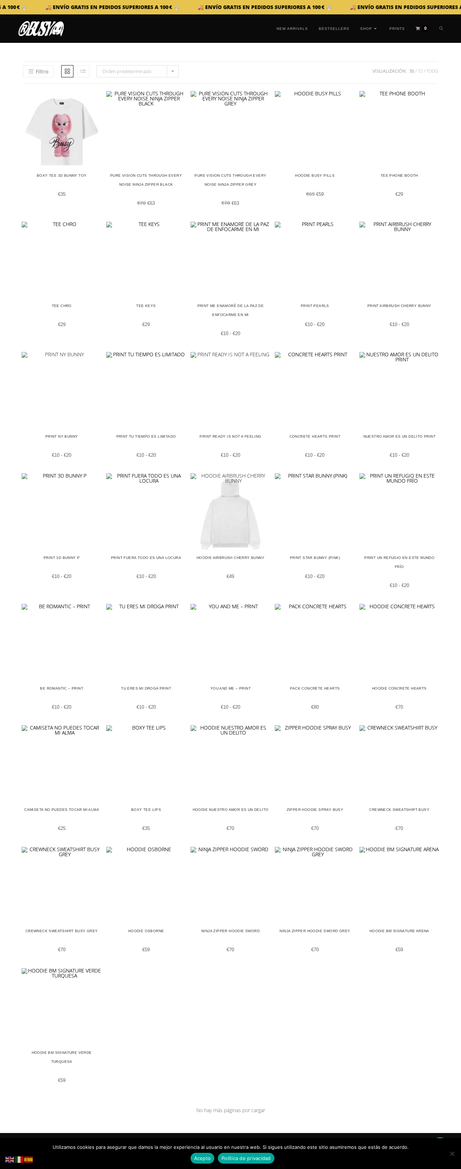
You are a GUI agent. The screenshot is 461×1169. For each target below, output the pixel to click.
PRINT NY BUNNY (61, 436)
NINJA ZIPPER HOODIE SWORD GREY (314, 931)
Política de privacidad (246, 1158)
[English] (10, 1159)
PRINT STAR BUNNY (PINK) (315, 558)
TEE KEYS (146, 306)
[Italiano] (19, 1159)
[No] (452, 1153)
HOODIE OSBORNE (146, 931)
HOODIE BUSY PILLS (315, 175)
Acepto (202, 1158)
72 (420, 71)
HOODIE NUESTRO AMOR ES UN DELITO (231, 810)
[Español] (28, 1159)
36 (411, 71)
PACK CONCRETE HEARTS (315, 688)
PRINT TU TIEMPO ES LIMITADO (146, 436)
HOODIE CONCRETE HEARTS (399, 688)
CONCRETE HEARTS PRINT (315, 436)
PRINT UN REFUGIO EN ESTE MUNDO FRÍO (399, 562)
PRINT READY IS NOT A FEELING (230, 436)
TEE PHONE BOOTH (399, 175)
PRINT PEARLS (315, 306)
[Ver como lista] (83, 71)
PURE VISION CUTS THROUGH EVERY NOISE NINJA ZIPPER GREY (230, 179)
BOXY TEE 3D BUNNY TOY (61, 175)
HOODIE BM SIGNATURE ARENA (399, 931)
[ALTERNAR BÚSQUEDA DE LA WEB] (441, 28)
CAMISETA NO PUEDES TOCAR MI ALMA (61, 810)
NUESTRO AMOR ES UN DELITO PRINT (399, 436)
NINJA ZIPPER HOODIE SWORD (230, 931)
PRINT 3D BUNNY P (62, 558)
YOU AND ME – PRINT (230, 688)
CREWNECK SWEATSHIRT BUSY (399, 810)
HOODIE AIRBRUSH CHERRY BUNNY (230, 558)
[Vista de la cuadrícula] (67, 71)
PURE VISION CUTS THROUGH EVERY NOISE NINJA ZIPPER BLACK (146, 179)
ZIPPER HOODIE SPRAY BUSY (315, 810)
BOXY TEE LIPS (146, 810)
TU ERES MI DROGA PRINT (146, 688)
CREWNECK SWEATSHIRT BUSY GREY (62, 931)
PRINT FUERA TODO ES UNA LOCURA (146, 558)
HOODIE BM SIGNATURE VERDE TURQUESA (62, 1057)
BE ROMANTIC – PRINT (61, 688)
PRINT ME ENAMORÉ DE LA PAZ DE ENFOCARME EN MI (230, 310)
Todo (432, 71)
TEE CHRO (62, 306)
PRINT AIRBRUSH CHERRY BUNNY (399, 306)
